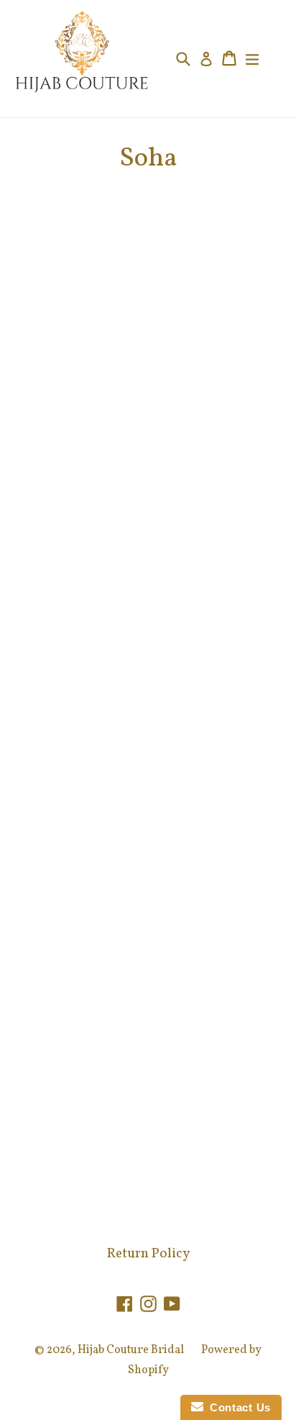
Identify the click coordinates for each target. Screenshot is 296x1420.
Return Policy (148, 1253)
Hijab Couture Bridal (131, 1350)
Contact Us (237, 1407)
